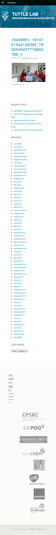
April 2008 (18, 337)
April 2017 (18, 204)
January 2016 (19, 235)
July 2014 (17, 280)
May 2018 (18, 194)
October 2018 (19, 188)
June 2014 (18, 283)
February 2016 (19, 232)
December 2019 (20, 175)
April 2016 (18, 229)
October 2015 (19, 245)
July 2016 (17, 220)
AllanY (16, 58)
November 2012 (20, 312)
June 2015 (18, 254)
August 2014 (19, 277)
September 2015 (20, 248)
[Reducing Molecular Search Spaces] (28, 20)
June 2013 (18, 305)
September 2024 (20, 156)
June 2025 (18, 147)
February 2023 (19, 166)
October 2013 (19, 299)
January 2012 (19, 324)
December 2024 (20, 150)
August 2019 (19, 178)
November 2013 (20, 296)
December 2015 (20, 239)
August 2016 (19, 216)
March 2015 (18, 261)
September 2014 (20, 273)
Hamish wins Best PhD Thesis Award (28, 130)
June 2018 (18, 191)
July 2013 (17, 302)
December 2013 (20, 293)
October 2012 (19, 315)
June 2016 (18, 223)
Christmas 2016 (18, 84)
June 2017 (18, 200)
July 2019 (17, 181)
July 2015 (17, 251)
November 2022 (20, 169)
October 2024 (19, 153)
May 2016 (18, 226)
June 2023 (18, 162)
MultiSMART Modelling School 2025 (28, 111)
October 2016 (19, 213)
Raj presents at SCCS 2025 (24, 120)
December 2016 (20, 210)
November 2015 (20, 242)
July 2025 (17, 143)
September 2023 (20, 159)
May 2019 (18, 185)
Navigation (11, 2)
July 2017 (17, 197)
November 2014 (20, 267)
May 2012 (18, 321)
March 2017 (18, 207)
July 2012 (17, 318)
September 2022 (20, 172)
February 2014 (19, 289)
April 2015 (18, 258)
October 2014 (19, 270)
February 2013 (19, 308)
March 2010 (18, 331)
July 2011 (17, 327)
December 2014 (20, 264)
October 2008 (19, 334)
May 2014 (18, 286)
